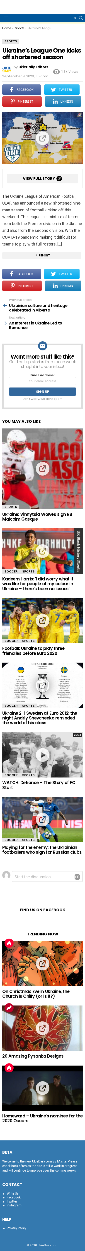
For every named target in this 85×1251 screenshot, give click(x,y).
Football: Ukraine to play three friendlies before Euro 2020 (33, 650)
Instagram (14, 1205)
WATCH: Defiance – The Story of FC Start (38, 785)
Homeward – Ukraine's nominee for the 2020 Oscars (42, 1118)
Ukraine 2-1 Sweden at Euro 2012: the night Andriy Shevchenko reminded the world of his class (39, 718)
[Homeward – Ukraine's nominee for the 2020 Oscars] (42, 1088)
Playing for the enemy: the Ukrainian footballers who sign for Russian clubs (42, 849)
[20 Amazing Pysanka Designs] (42, 1028)
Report (44, 255)
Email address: (42, 375)
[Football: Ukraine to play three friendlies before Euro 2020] (42, 620)
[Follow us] (75, 18)
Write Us (13, 1193)
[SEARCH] (81, 18)
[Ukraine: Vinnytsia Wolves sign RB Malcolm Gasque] (42, 468)
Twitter (12, 1201)
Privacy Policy (16, 1228)
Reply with (77, 877)
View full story (39, 178)
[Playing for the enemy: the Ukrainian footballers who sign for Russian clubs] (42, 819)
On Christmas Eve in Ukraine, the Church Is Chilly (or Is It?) (36, 993)
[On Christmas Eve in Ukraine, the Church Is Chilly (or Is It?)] (42, 963)
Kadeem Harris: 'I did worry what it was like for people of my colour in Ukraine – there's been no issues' (37, 584)
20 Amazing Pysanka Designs (33, 1056)
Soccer (11, 571)
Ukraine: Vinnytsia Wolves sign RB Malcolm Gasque (37, 516)
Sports (11, 507)
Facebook (14, 1197)
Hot (9, 943)
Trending (9, 1007)
